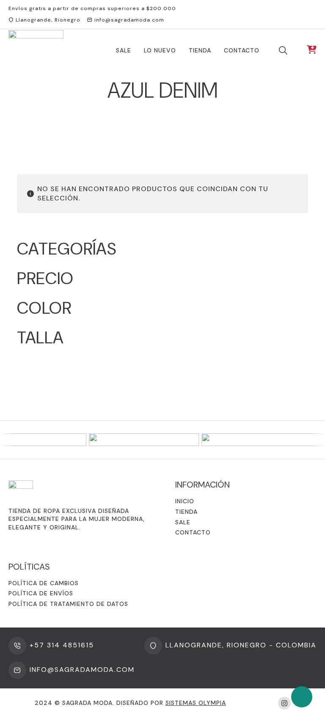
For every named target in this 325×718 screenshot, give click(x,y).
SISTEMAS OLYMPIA (195, 703)
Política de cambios (43, 583)
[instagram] (284, 703)
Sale (123, 50)
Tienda (200, 50)
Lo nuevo (160, 50)
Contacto (241, 50)
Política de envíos (40, 593)
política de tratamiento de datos (68, 604)
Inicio (184, 501)
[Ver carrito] (312, 50)
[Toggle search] (283, 50)
